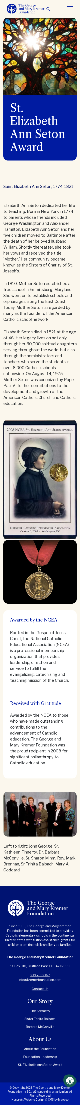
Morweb (63, 1099)
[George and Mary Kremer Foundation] (26, 8)
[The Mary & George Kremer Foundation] (40, 911)
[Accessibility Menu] (70, 1080)
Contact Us (40, 989)
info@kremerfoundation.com (40, 980)
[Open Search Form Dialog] (48, 8)
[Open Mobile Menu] (70, 9)
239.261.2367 (40, 975)
